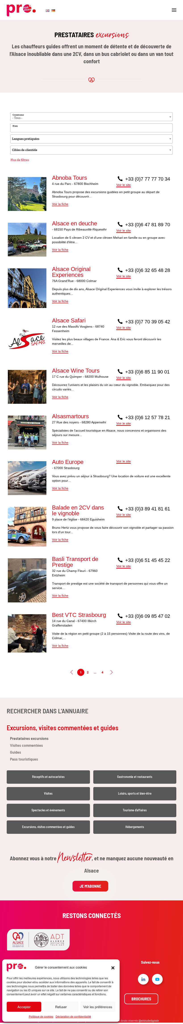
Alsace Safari (69, 320)
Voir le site (123, 185)
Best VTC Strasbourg (79, 615)
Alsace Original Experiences (71, 272)
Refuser (61, 1006)
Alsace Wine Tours (76, 370)
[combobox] (91, 116)
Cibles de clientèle (24, 150)
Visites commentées (26, 745)
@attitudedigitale (149, 1020)
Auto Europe (67, 462)
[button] (113, 967)
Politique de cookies (41, 1016)
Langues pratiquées (25, 139)
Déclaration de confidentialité (73, 1016)
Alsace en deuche (74, 223)
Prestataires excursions (29, 738)
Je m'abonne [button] (90, 886)
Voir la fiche (60, 204)
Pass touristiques (24, 759)
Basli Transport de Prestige (75, 562)
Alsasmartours (70, 416)
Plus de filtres (19, 160)
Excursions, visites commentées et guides (62, 728)
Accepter (24, 1006)
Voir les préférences (97, 1006)
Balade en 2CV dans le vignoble (78, 510)
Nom (15, 126)
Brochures (141, 998)
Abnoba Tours (69, 177)
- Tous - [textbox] (17, 118)
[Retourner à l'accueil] (21, 10)
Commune (18, 114)
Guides (15, 752)
